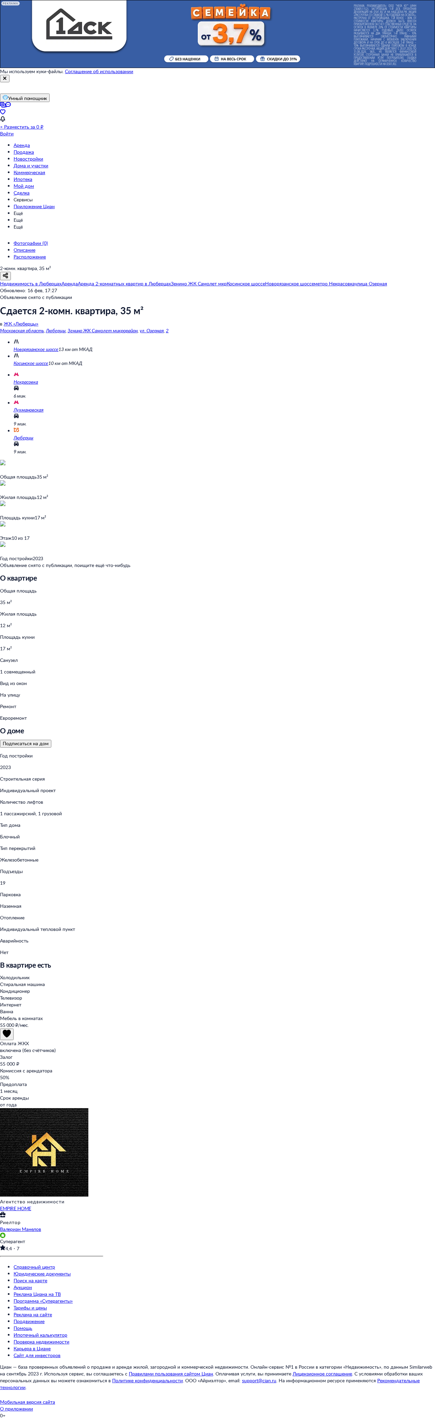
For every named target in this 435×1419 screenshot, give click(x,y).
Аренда (22, 145)
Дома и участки (31, 165)
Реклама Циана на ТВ (37, 1294)
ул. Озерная (152, 330)
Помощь (23, 1328)
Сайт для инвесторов (37, 1355)
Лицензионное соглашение (322, 1373)
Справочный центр (34, 1267)
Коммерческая (29, 172)
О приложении (16, 1408)
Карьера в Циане (32, 1348)
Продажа (24, 152)
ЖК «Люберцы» (21, 323)
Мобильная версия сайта (27, 1402)
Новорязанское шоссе (36, 349)
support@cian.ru (259, 1380)
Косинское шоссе (31, 363)
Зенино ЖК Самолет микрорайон (103, 330)
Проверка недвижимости (41, 1341)
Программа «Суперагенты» (43, 1301)
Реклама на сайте (33, 1314)
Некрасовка (26, 382)
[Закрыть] (5, 78)
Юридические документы (42, 1273)
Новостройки (28, 158)
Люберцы (56, 330)
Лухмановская (29, 409)
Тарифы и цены (30, 1307)
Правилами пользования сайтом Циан (171, 1373)
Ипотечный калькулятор (40, 1335)
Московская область (22, 330)
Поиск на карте (30, 1280)
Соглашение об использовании (99, 71)
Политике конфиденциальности (147, 1380)
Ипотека (23, 179)
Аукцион (23, 1287)
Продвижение (29, 1321)
